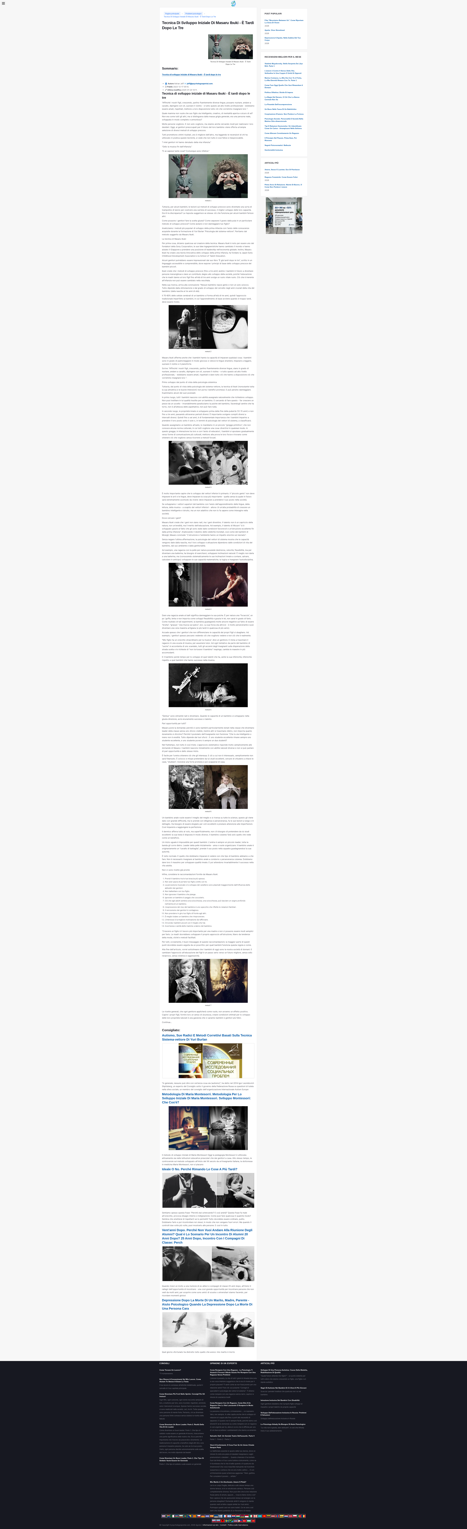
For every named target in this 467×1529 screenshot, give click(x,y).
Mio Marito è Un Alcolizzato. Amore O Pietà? (228, 1482)
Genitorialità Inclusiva (274, 150)
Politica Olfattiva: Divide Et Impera (279, 92)
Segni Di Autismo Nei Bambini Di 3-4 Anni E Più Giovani (283, 1388)
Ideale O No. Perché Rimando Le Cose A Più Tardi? (199, 1169)
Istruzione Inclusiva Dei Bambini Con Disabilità (280, 1400)
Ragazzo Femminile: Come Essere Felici (281, 177)
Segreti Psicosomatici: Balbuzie (278, 145)
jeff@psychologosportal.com (200, 83)
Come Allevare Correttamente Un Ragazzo (282, 133)
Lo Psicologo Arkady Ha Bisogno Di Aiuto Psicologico (283, 1424)
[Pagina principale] (233, 3)
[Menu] (3, 3)
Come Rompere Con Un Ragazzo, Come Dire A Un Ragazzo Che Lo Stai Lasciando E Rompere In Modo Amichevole (231, 1405)
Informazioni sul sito (210, 1525)
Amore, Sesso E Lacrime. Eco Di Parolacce (282, 170)
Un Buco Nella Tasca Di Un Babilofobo (280, 109)
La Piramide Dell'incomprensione (278, 104)
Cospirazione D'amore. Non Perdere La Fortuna (284, 114)
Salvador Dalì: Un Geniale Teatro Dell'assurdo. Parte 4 (232, 1436)
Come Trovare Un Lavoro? (170, 1370)
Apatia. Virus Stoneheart (275, 30)
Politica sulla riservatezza (238, 1525)
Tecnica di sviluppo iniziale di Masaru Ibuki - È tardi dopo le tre (191, 74)
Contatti (223, 1525)
